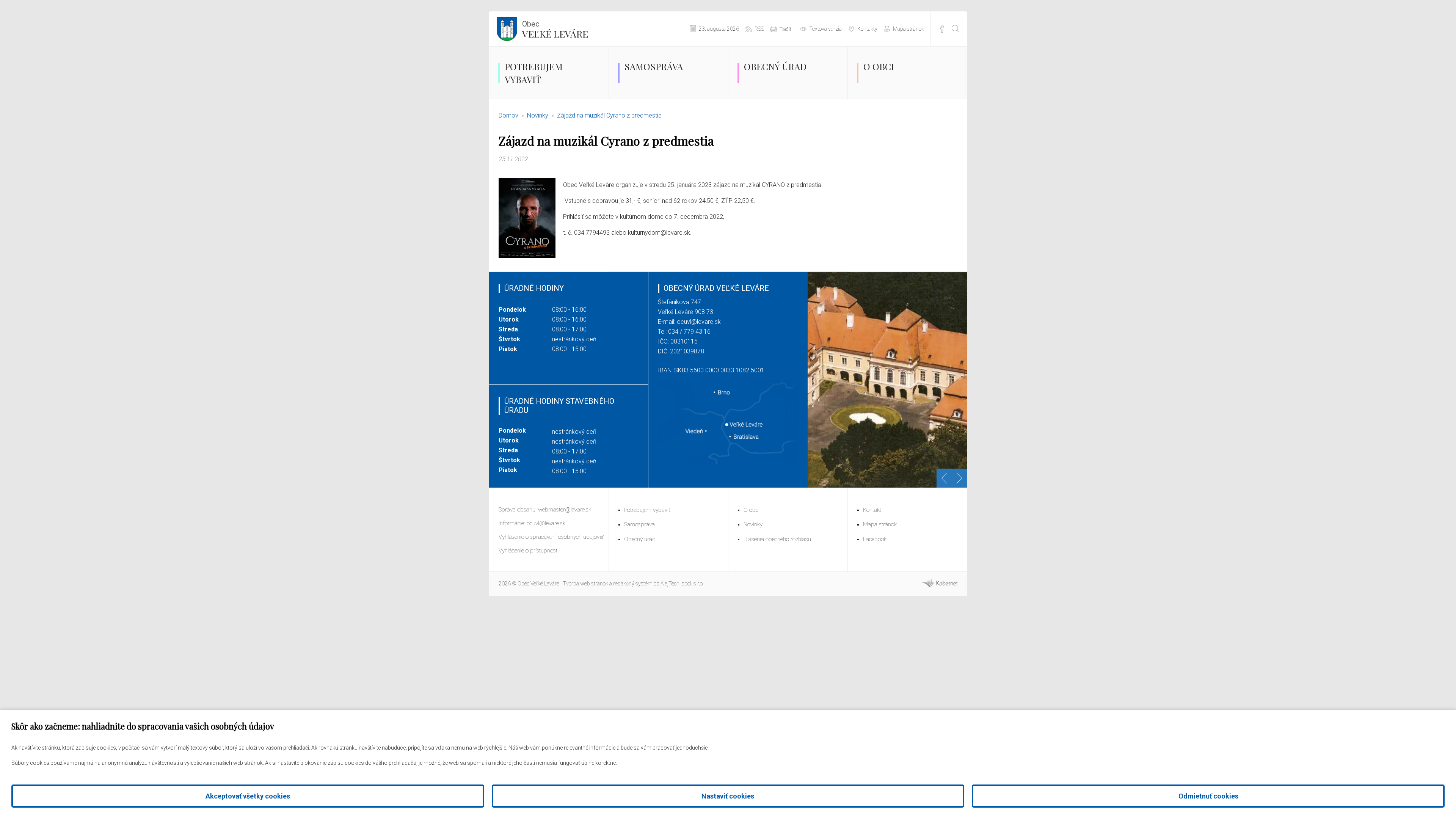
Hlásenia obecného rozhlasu (777, 539)
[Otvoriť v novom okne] (939, 585)
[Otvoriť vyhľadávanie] (955, 29)
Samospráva (653, 66)
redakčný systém (633, 584)
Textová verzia (825, 29)
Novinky (537, 115)
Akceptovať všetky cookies (248, 796)
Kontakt (872, 510)
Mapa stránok (908, 29)
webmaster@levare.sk (564, 509)
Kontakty (867, 29)
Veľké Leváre (555, 29)
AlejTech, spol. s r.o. (682, 584)
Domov (508, 115)
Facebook (942, 29)
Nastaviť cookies (727, 796)
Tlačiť (785, 29)
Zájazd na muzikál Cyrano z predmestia (609, 115)
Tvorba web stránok (585, 584)
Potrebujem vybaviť (534, 72)
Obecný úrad (775, 66)
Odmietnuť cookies (1208, 796)
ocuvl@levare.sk (699, 321)
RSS (759, 29)
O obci (878, 66)
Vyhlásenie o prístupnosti (529, 550)
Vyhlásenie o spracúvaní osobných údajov (549, 536)
